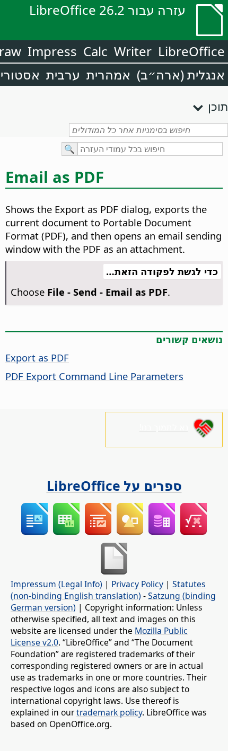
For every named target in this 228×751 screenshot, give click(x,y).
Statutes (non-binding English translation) (108, 590)
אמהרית (108, 74)
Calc (95, 51)
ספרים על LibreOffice (114, 485)
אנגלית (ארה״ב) (181, 74)
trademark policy (109, 712)
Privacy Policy (137, 584)
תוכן (218, 106)
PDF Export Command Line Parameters (94, 376)
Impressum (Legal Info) (56, 584)
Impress (52, 51)
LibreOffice (191, 51)
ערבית (63, 74)
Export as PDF (37, 357)
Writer (133, 51)
